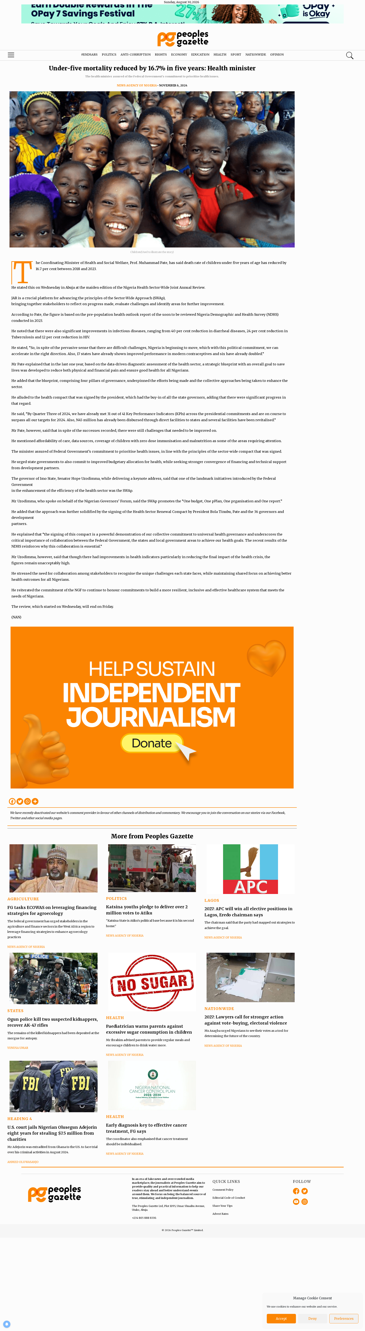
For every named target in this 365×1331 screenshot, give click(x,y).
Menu (19, 56)
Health (220, 54)
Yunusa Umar (17, 1048)
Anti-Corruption (136, 54)
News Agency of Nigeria (137, 85)
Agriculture (23, 898)
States (15, 1010)
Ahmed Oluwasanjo (22, 1162)
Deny (312, 1319)
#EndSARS (89, 54)
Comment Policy (222, 1189)
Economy (179, 54)
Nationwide (255, 54)
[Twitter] (19, 801)
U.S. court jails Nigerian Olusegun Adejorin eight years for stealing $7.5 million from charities (52, 1133)
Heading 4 (19, 1118)
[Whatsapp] (27, 801)
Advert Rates (220, 1213)
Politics (109, 54)
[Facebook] (12, 801)
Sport (236, 54)
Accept (281, 1319)
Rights (161, 54)
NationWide (219, 1008)
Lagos (211, 900)
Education (200, 54)
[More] (35, 801)
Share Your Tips (222, 1205)
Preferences (344, 1319)
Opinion (277, 54)
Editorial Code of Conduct (228, 1197)
